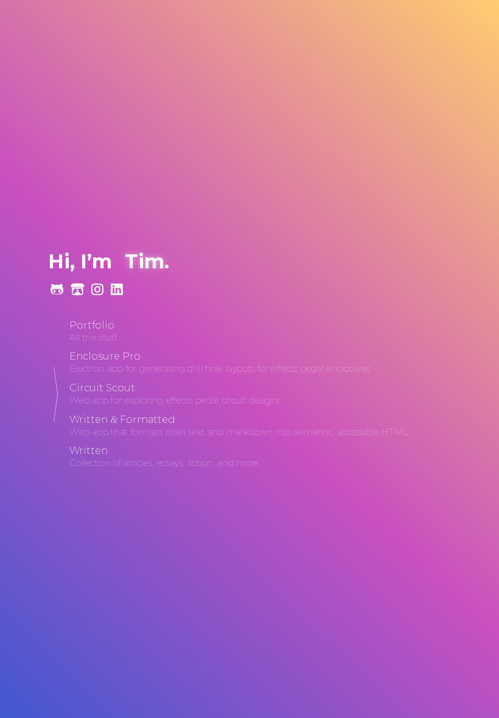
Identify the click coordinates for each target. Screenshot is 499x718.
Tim (144, 261)
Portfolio (91, 325)
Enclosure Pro (105, 356)
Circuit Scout (102, 388)
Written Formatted (122, 419)
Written (88, 450)
